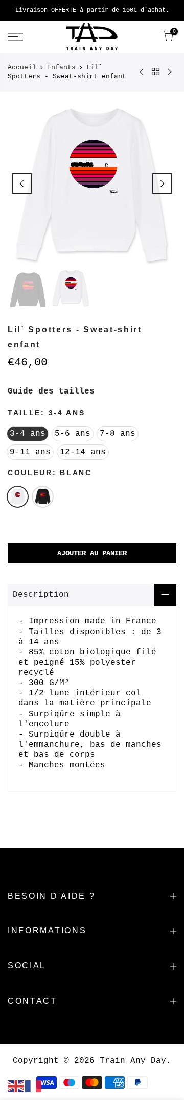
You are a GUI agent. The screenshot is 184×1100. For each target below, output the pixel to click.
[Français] (33, 1086)
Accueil (22, 67)
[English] (16, 1086)
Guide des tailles (51, 391)
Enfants (61, 67)
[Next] (162, 183)
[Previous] (22, 183)
